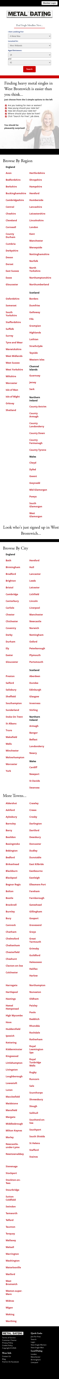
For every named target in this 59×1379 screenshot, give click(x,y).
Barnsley (11, 823)
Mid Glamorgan (38, 489)
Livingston (12, 1069)
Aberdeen (34, 676)
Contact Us (6, 1356)
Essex (9, 277)
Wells (9, 743)
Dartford (34, 830)
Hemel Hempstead (12, 1007)
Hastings (11, 998)
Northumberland (39, 284)
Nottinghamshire (39, 254)
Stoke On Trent (14, 716)
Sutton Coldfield (11, 1198)
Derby (9, 634)
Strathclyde (36, 346)
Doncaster (35, 843)
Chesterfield (12, 952)
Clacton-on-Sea (14, 965)
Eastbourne (36, 871)
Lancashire (35, 206)
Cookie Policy (7, 1345)
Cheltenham (13, 945)
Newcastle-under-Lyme (12, 1145)
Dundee (33, 683)
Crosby (33, 816)
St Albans (11, 723)
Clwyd (32, 462)
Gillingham (35, 911)
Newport (34, 774)
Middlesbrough (14, 1123)
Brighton (11, 580)
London (33, 227)
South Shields (37, 1136)
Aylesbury (11, 816)
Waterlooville (13, 1267)
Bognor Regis (13, 884)
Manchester (36, 240)
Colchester (12, 972)
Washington (13, 1260)
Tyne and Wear (14, 342)
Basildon (11, 837)
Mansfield (11, 1110)
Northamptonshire (40, 277)
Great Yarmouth (35, 940)
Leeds (32, 580)
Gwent (33, 476)
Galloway (34, 312)
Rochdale (34, 1032)
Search (29, 69)
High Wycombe (14, 1015)
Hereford (34, 193)
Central (10, 206)
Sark (32, 389)
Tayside (33, 352)
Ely (7, 648)
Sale (31, 1085)
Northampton (37, 985)
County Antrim (37, 406)
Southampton (14, 703)
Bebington (12, 850)
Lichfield (34, 594)
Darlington (35, 823)
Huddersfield (13, 1029)
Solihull (33, 1113)
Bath (8, 560)
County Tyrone (37, 449)
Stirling (33, 710)
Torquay (10, 1233)
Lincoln (33, 601)
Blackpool (11, 877)
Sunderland (12, 710)
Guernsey (34, 375)
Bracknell (11, 904)
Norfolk (33, 261)
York (8, 770)
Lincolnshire (36, 220)
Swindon (11, 1206)
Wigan (9, 1307)
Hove (8, 1022)
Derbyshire (12, 250)
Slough (33, 1106)
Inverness (34, 703)
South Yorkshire (11, 314)
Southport (35, 1129)
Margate (10, 1117)
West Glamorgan (35, 515)
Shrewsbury (36, 1099)
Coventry (11, 628)
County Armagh (34, 415)
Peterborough (37, 648)
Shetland (11, 410)
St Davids (34, 780)
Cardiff (33, 767)
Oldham (34, 998)
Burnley (10, 911)
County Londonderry (36, 425)
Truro (9, 730)
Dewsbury (35, 837)
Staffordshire (13, 322)
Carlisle (10, 607)
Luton (9, 1090)
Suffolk (10, 329)
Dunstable (35, 857)
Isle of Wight (13, 396)
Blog (4, 1359)
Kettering (11, 1042)
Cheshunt (11, 959)
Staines (33, 1156)
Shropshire (35, 179)
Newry (33, 753)
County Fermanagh (36, 441)
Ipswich (10, 1035)
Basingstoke (13, 843)
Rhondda (34, 1025)
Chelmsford (12, 938)
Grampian (35, 325)
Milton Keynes (14, 1130)
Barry (9, 830)
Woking (10, 1314)
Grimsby (34, 948)
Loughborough (14, 1076)
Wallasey (11, 1240)
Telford (9, 1220)
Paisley (33, 1005)
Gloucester (12, 284)
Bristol (9, 587)
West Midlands (14, 356)
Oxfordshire (12, 298)
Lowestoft (11, 1083)
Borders (33, 298)
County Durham (10, 235)
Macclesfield (13, 1096)
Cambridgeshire (15, 200)
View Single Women (38, 1345)
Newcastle (35, 621)
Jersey (32, 382)
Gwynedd (34, 483)
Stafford (34, 1150)
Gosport (34, 918)
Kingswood (12, 1056)
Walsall (10, 1247)
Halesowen (35, 962)
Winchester (12, 750)
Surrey (9, 335)
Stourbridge (12, 1189)
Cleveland (11, 220)
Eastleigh (34, 877)
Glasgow (34, 696)
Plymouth (35, 655)
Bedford (10, 857)
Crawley (34, 803)
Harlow (33, 975)
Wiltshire (11, 376)
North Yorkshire (34, 269)
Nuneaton (35, 992)
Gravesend (35, 925)
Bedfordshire (13, 179)
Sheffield (11, 696)
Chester (10, 614)
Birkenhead (12, 864)
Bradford (11, 574)
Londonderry (36, 746)
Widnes (10, 1300)
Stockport (11, 1173)
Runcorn (34, 1079)
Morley (10, 1137)
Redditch (34, 1019)
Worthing (11, 1321)
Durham (10, 641)
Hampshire (35, 186)
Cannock (11, 925)
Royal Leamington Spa (36, 1049)
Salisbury (11, 689)
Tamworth (11, 1213)
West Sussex (13, 362)
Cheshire (11, 213)
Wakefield (11, 737)
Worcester (11, 383)
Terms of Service (9, 1337)
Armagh (34, 726)
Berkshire (11, 186)
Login (33, 1342)
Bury (8, 918)
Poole (32, 1012)
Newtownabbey (15, 1154)
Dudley (33, 850)
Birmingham (13, 567)
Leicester (34, 587)
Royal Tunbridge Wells (35, 1062)
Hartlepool (12, 992)
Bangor (33, 732)
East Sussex (12, 271)
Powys (33, 496)
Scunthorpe (36, 1092)
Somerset (11, 305)
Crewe (32, 810)
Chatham (11, 931)
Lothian (33, 339)
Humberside (36, 200)
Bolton (9, 891)
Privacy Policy (7, 1343)
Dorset (9, 264)
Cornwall (11, 227)
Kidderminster (14, 1049)
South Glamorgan (35, 505)
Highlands (35, 332)
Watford (10, 1274)
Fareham (34, 891)
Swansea (34, 787)
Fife (31, 319)
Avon (9, 173)
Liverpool (34, 607)
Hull (31, 567)
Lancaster (35, 574)
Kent (32, 234)
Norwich (34, 628)
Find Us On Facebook (10, 1362)
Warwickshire (13, 349)
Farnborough (36, 898)
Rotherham (36, 1039)
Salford (10, 683)
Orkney (10, 403)
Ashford (10, 810)
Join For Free (36, 1336)
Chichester (12, 621)
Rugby (33, 1072)
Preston (10, 676)
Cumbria (11, 243)
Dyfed (32, 469)
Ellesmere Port (37, 884)
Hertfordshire (37, 173)
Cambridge (12, 594)
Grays (32, 931)
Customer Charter (9, 1340)
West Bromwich (11, 1282)
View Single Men (37, 1347)
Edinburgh (35, 689)
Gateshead (35, 904)
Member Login (49, 3)
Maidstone (12, 1103)
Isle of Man (12, 389)
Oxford (33, 641)
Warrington (12, 1253)
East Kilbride (36, 864)
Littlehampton (14, 1062)
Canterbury (12, 601)
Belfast (33, 739)
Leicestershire (37, 213)
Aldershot (11, 803)
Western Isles (36, 359)
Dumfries (34, 305)
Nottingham (36, 634)
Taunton (10, 1226)
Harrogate (11, 985)
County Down (37, 433)
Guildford (34, 955)
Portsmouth (36, 662)
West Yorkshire (14, 369)
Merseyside (35, 247)
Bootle (9, 898)
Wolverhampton (15, 757)
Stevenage (11, 1166)
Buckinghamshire (16, 193)
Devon (9, 257)
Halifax (33, 968)
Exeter (9, 655)
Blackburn (12, 871)
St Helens (34, 1143)
